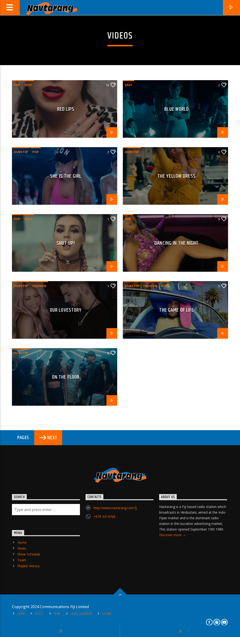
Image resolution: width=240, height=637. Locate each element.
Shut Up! (65, 243)
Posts (39, 613)
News (21, 548)
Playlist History (28, 566)
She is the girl (65, 176)
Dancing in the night (176, 243)
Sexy (28, 85)
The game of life (176, 310)
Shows (107, 613)
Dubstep (21, 152)
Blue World (176, 109)
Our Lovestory (66, 310)
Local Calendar (81, 613)
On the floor (65, 377)
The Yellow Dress (177, 176)
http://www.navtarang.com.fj (115, 508)
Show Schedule (28, 554)
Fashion (39, 286)
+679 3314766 (104, 516)
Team (21, 560)
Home (22, 542)
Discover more (171, 535)
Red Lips (66, 109)
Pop (17, 85)
